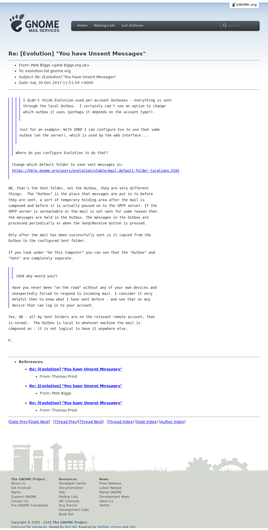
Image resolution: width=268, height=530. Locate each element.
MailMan (103, 526)
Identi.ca (106, 501)
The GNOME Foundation (29, 505)
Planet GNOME (110, 492)
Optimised (18, 526)
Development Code (74, 510)
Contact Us (19, 501)
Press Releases (110, 483)
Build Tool (66, 514)
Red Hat (71, 526)
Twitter (104, 505)
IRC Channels (69, 501)
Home (82, 25)
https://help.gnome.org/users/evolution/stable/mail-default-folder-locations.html (96, 170)
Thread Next (91, 422)
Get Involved (21, 488)
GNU (132, 526)
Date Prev (19, 422)
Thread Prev (65, 422)
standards (39, 526)
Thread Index (120, 422)
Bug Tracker (68, 505)
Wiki (62, 492)
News (104, 479)
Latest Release (110, 488)
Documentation (71, 488)
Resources (68, 479)
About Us (18, 483)
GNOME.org (246, 5)
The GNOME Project (28, 479)
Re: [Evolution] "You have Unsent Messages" (75, 369)
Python (116, 526)
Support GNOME (24, 497)
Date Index (146, 422)
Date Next (39, 422)
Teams (16, 492)
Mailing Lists (104, 25)
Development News (114, 497)
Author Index (172, 422)
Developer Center (72, 483)
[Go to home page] (42, 33)
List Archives (132, 25)
